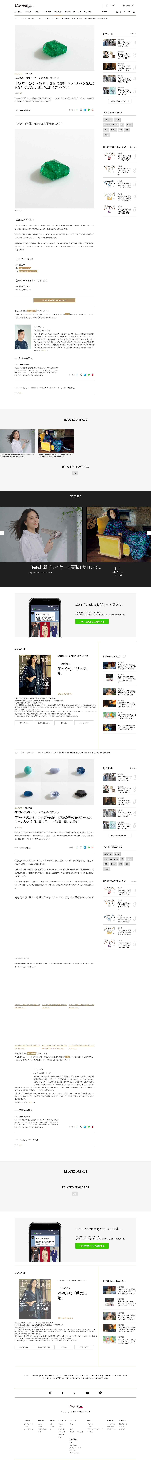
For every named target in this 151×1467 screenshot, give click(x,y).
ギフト (61, 1455)
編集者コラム (123, 1455)
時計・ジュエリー (29, 1460)
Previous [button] (2, 533)
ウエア (26, 1458)
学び (22, 18)
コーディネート (28, 1455)
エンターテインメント (76, 1463)
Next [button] (149, 533)
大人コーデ (108, 120)
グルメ (52, 1458)
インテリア (62, 1463)
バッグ (117, 120)
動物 (60, 1458)
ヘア (39, 1463)
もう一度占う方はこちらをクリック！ (54, 300)
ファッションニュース (111, 125)
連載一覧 (122, 1458)
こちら (67, 314)
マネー (72, 1458)
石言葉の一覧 (31, 311)
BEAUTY (41, 1452)
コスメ (40, 1458)
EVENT (52, 1452)
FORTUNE (110, 1452)
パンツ (129, 125)
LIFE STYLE (62, 1452)
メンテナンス (42, 1460)
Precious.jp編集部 (25, 110)
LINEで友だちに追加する (92, 621)
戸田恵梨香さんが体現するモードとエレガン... (68, 567)
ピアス (107, 135)
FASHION (27, 1452)
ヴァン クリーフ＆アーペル (95, 1460)
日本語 (113, 130)
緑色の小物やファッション (28, 271)
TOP (16, 18)
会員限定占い (111, 1460)
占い (39, 18)
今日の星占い (111, 1455)
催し (51, 1455)
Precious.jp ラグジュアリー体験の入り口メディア (75, 1443)
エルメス (90, 1458)
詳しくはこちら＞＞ (65, 694)
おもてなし (62, 1460)
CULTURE (18, 74)
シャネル (90, 1463)
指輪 (120, 130)
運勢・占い (31, 18)
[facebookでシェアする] (77, 110)
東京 (106, 130)
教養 (71, 1460)
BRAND (89, 1452)
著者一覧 (122, 1460)
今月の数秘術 (111, 1458)
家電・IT (61, 1466)
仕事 (71, 1455)
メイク (40, 1455)
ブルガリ (90, 1455)
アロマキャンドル (25, 268)
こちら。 (53, 698)
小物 (127, 130)
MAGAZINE (122, 1452)
